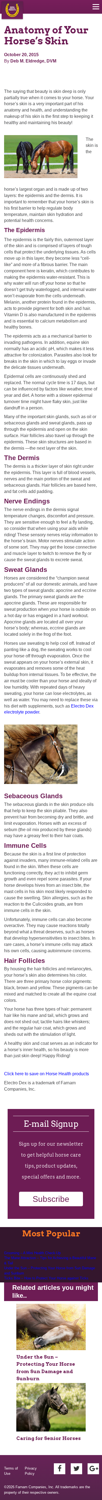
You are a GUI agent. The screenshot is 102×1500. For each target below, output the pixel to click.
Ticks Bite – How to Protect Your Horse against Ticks (46, 1278)
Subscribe (51, 1199)
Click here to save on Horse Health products (46, 1073)
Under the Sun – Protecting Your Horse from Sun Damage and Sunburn (49, 1270)
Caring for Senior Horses (48, 1438)
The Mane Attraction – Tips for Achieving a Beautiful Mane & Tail (50, 1260)
